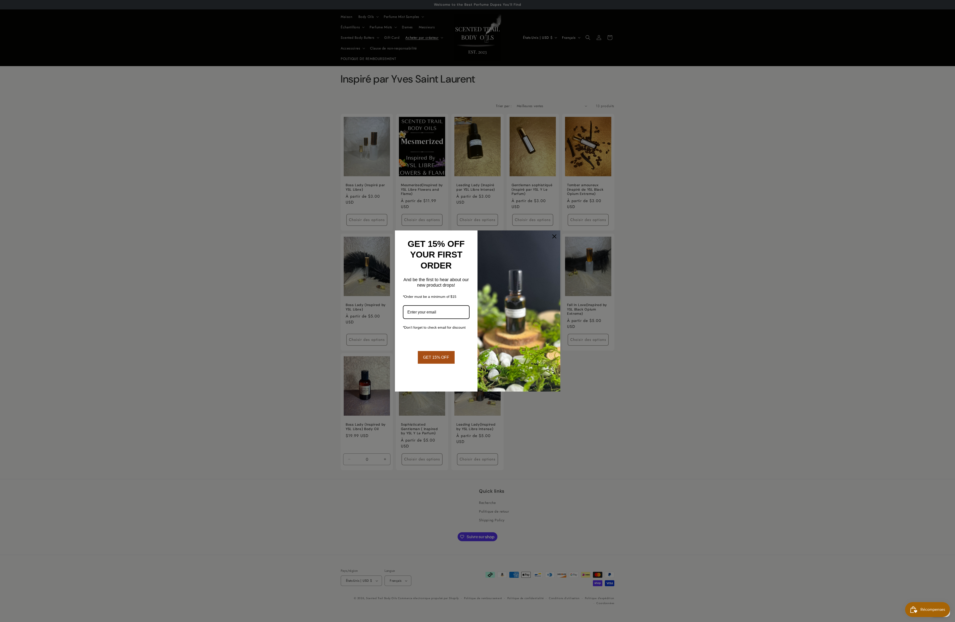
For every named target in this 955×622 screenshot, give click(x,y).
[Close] (554, 236)
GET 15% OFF (436, 357)
